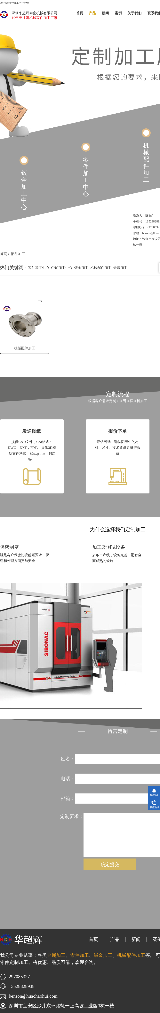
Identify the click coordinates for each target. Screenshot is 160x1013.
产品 (92, 13)
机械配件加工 (146, 162)
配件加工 (18, 254)
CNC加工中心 (61, 268)
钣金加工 (81, 268)
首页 (79, 13)
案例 (118, 13)
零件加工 (79, 955)
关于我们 (135, 13)
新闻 (105, 13)
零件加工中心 (86, 176)
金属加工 (120, 268)
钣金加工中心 (24, 190)
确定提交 (109, 864)
